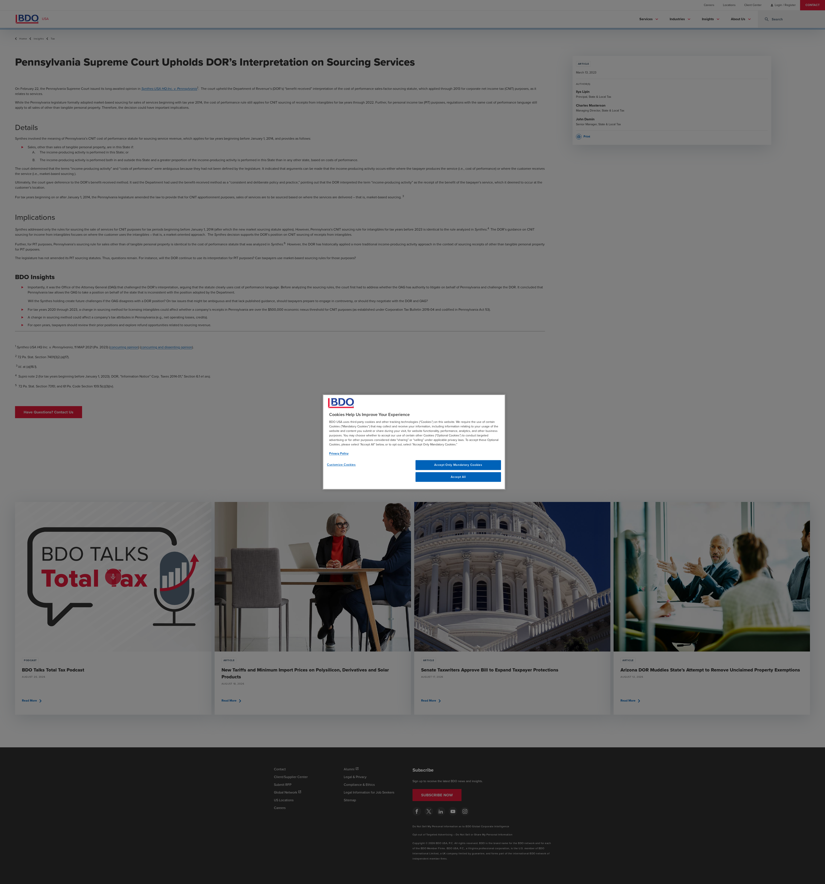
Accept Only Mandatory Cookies (458, 465)
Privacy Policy (338, 453)
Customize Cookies (341, 464)
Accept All (458, 477)
